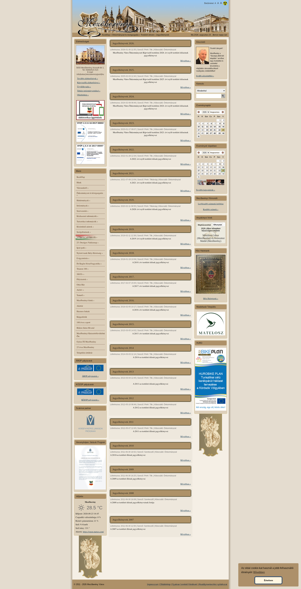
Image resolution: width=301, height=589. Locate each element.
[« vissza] (198, 112)
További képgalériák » (205, 189)
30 (223, 133)
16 (223, 127)
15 (219, 127)
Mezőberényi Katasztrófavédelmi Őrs (91, 335)
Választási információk (87, 237)
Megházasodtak (204, 225)
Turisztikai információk (87, 221)
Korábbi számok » (210, 209)
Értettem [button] (268, 580)
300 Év (80, 274)
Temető (80, 295)
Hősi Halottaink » (210, 298)
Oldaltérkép (165, 584)
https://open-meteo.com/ (93, 531)
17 (199, 130)
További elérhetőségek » (87, 78)
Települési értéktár (84, 352)
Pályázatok (82, 279)
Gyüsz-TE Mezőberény (86, 341)
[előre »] (222, 112)
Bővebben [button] (259, 572)
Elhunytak (218, 225)
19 (207, 130)
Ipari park (81, 247)
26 (207, 133)
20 (211, 130)
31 (199, 136)
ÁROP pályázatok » (90, 376)
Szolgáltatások (84, 232)
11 (202, 127)
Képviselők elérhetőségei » (88, 82)
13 (211, 127)
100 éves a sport (83, 322)
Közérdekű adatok (85, 226)
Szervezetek (82, 210)
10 (199, 127)
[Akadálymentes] (225, 3)
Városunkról (83, 187)
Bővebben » (185, 60)
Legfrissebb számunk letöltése (211, 203)
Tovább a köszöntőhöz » (205, 75)
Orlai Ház (81, 284)
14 (215, 127)
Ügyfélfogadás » (84, 86)
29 (219, 133)
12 (207, 127)
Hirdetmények (83, 200)
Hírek (79, 182)
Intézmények (83, 205)
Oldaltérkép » (83, 94)
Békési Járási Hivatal (85, 327)
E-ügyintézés (83, 258)
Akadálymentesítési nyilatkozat (213, 584)
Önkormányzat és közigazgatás (90, 194)
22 (219, 130)
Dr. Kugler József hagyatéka (89, 263)
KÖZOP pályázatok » (90, 399)
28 (215, 133)
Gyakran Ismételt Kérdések (184, 584)
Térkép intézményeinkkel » (88, 90)
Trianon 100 (83, 268)
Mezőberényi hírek (85, 300)
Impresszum (152, 584)
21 (215, 130)
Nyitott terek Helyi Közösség (90, 253)
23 (223, 130)
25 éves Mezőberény (85, 347)
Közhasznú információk (87, 216)
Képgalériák (82, 316)
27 (211, 133)
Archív (80, 289)
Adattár (80, 305)
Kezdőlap (106, 35)
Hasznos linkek (83, 311)
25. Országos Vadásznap (88, 242)
